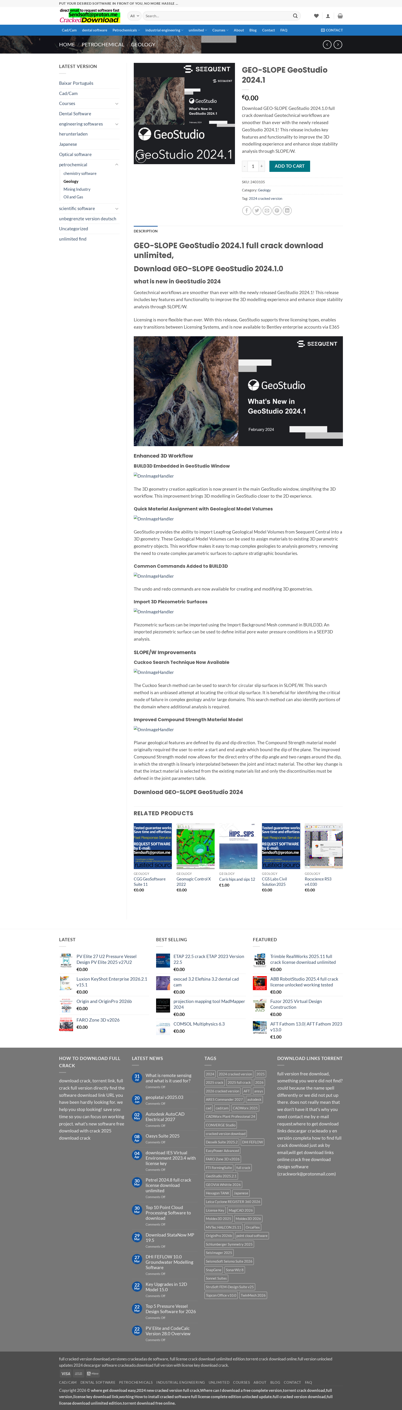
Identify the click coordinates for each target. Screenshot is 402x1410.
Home (67, 44)
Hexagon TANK (217, 1193)
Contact (268, 30)
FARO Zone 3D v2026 (223, 1159)
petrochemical (103, 44)
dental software (94, 30)
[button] (328, 16)
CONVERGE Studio (220, 1125)
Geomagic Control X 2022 (194, 882)
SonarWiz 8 (235, 1270)
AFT (247, 1091)
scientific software (77, 208)
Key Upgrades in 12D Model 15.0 (166, 1286)
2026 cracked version (222, 1091)
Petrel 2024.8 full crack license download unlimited (168, 1185)
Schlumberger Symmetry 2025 (229, 1244)
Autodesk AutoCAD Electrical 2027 (165, 1116)
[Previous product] (338, 44)
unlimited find (73, 238)
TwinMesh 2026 (253, 1295)
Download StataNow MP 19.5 (170, 1237)
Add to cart (290, 166)
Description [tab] (145, 231)
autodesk (254, 1099)
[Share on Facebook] (246, 210)
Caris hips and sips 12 (237, 879)
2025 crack (214, 1082)
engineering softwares (81, 123)
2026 (259, 1082)
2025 (260, 1074)
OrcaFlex (253, 1227)
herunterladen (73, 133)
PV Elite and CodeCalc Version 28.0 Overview (168, 1330)
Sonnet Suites (216, 1278)
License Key (215, 1210)
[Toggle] (117, 103)
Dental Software (75, 113)
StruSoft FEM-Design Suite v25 (230, 1287)
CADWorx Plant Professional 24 (230, 1116)
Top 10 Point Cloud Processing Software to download (168, 1213)
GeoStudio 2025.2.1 (221, 1176)
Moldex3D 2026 (248, 1218)
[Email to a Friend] (267, 210)
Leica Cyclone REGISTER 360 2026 (233, 1201)
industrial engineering (162, 30)
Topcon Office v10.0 (221, 1295)
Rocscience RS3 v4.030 (318, 882)
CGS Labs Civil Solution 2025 (274, 882)
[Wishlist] (316, 16)
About (239, 30)
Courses (218, 30)
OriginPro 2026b (219, 1235)
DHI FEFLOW (252, 1142)
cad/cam (222, 1108)
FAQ (283, 30)
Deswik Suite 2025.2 (222, 1142)
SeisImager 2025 (219, 1252)
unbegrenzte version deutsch (87, 218)
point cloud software (252, 1235)
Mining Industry (77, 189)
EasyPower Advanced (222, 1150)
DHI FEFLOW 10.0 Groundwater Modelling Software (169, 1262)
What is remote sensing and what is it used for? (168, 1078)
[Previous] (134, 867)
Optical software (75, 154)
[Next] (342, 867)
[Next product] (327, 44)
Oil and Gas (73, 196)
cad (208, 1108)
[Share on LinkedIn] (287, 210)
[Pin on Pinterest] (277, 210)
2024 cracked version (265, 198)
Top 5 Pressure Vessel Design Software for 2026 (171, 1308)
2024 (210, 1074)
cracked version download (225, 1133)
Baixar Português (76, 83)
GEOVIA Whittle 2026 (223, 1184)
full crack (243, 1167)
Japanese (68, 144)
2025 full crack (239, 1082)
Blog (253, 30)
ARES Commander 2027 (224, 1099)
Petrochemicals (125, 30)
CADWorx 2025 (245, 1108)
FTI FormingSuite (219, 1167)
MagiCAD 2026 (241, 1210)
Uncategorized (73, 228)
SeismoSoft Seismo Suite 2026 (229, 1261)
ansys (258, 1091)
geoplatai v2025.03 (164, 1097)
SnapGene (213, 1270)
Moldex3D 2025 (218, 1218)
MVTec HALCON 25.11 (223, 1227)
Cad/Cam (69, 30)
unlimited (196, 30)
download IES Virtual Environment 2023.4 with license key (171, 1158)
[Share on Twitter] (257, 210)
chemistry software (80, 173)
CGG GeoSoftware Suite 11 (150, 882)
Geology (143, 44)
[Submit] (295, 15)
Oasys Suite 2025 (163, 1135)
